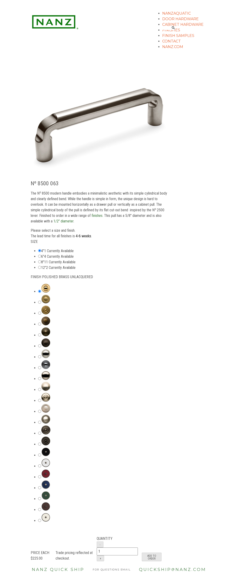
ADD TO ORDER (151, 557)
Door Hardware (180, 19)
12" (43, 267)
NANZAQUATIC (176, 13)
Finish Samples (178, 35)
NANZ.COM (172, 47)
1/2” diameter (63, 221)
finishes (97, 215)
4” (42, 251)
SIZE (34, 241)
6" (42, 256)
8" (42, 262)
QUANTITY (104, 538)
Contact (171, 41)
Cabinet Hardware (183, 24)
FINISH (62, 277)
